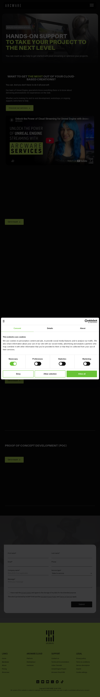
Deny (18, 374)
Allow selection (50, 374)
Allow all (81, 374)
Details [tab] (50, 328)
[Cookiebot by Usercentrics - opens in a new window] (86, 321)
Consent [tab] (17, 328)
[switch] (37, 364)
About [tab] (82, 328)
